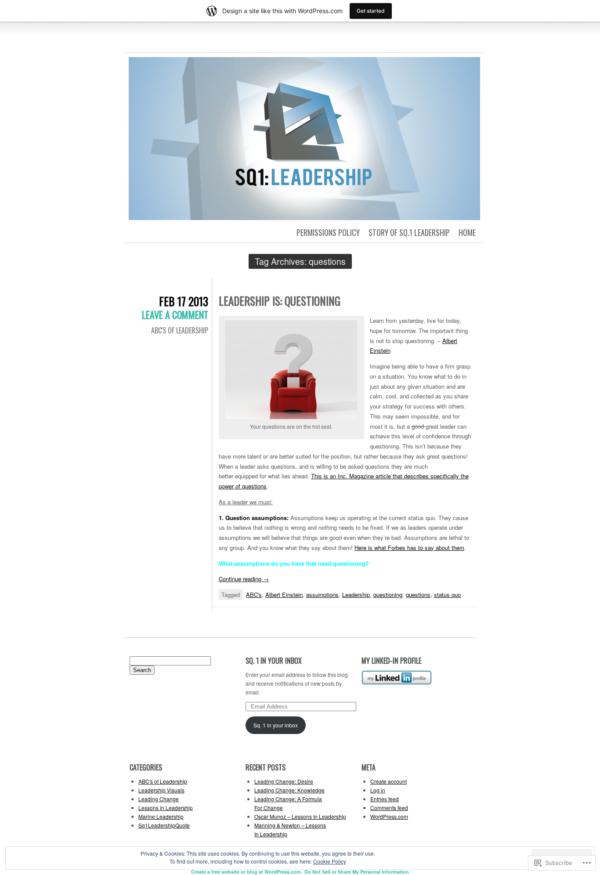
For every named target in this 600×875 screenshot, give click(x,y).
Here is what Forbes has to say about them (409, 547)
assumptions (322, 594)
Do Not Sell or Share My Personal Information (356, 871)
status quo (447, 594)
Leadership (356, 594)
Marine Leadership (161, 816)
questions (418, 594)
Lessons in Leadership (165, 807)
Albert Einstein (284, 594)
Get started (371, 10)
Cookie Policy (329, 861)
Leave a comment (175, 314)
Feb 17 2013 (183, 301)
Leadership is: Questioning (279, 301)
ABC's (254, 594)
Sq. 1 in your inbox (274, 660)
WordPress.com (389, 816)
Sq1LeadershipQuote (164, 825)
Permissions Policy (328, 232)
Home (467, 232)
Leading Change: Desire (283, 781)
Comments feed (389, 807)
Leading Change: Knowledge (289, 790)
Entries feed (384, 799)
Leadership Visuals (161, 790)
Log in (377, 790)
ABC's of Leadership (179, 330)
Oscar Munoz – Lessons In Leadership (300, 816)
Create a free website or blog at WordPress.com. (246, 871)
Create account (388, 781)
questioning (387, 594)
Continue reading (244, 579)
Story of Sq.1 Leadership (409, 232)
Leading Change (158, 799)
